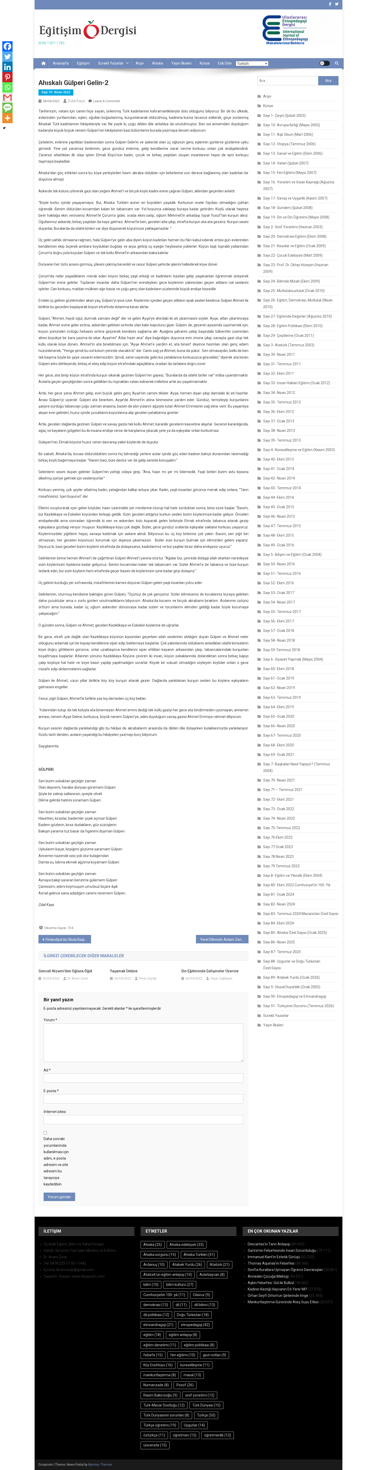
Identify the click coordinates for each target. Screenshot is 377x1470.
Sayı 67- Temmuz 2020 (282, 735)
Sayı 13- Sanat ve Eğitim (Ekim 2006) (293, 153)
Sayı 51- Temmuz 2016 (282, 573)
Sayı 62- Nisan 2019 (279, 688)
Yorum (50, 1020)
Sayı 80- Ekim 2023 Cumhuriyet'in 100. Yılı (296, 885)
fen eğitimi (182, 1355)
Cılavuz (201, 1295)
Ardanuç (154, 1265)
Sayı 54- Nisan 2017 (279, 602)
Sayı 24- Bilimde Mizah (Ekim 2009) (291, 281)
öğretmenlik (217, 1435)
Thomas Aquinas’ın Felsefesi (271, 1263)
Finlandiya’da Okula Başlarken (68, 939)
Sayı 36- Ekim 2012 (278, 412)
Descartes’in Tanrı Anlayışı (269, 1244)
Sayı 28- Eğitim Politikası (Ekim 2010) (293, 326)
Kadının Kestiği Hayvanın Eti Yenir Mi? (277, 1289)
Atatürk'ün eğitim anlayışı (167, 1275)
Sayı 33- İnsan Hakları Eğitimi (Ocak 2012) (296, 383)
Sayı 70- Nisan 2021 (279, 780)
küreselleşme (195, 1365)
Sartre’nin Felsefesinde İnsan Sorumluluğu (282, 1250)
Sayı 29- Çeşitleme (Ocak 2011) (288, 335)
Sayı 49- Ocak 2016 (278, 545)
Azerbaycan (212, 1275)
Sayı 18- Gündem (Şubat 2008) (288, 208)
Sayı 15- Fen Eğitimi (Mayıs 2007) (289, 173)
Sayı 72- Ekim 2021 (278, 799)
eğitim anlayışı (183, 1335)
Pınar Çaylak (147, 978)
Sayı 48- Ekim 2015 (278, 535)
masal (192, 1375)
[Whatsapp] (7, 87)
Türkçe (206, 1415)
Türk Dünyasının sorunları (166, 1415)
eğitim (152, 1335)
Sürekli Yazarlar (111, 63)
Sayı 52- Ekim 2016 (278, 583)
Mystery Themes (100, 1464)
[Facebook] (7, 46)
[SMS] (7, 108)
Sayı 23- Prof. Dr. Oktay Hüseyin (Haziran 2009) (295, 268)
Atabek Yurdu (187, 1265)
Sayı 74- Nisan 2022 (56, 92)
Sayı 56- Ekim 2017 (278, 621)
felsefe (153, 1355)
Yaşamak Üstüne (123, 971)
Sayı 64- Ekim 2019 (278, 707)
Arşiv (140, 63)
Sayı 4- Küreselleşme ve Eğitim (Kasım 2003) (299, 450)
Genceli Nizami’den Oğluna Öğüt (65, 971)
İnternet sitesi (55, 1112)
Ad (47, 1070)
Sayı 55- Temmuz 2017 (282, 612)
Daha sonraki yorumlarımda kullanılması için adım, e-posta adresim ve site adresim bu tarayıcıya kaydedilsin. (56, 1161)
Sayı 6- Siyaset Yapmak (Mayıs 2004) (293, 659)
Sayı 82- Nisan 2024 (279, 904)
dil (181, 1305)
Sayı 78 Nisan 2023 (278, 856)
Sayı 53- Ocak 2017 (278, 593)
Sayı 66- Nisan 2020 (279, 726)
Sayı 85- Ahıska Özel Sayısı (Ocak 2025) (295, 933)
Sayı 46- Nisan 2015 (279, 516)
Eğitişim (83, 63)
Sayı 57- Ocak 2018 (278, 631)
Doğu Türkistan (193, 1315)
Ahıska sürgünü (159, 1255)
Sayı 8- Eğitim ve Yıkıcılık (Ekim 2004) (292, 875)
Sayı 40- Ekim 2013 (278, 459)
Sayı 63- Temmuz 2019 (282, 697)
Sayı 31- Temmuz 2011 (282, 364)
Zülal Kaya (76, 101)
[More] (7, 118)
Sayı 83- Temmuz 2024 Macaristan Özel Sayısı (300, 914)
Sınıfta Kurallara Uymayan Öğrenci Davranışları (285, 1270)
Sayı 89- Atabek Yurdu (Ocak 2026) (291, 977)
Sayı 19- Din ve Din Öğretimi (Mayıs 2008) (296, 217)
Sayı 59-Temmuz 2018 (281, 650)
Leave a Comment (106, 101)
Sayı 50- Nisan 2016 (279, 564)
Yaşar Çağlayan (221, 978)
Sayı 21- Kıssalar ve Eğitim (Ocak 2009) (294, 246)
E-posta (51, 1091)
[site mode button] (325, 63)
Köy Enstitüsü (158, 1365)
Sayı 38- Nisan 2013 (279, 431)
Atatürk (220, 1265)
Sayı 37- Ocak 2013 (278, 421)
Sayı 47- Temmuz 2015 (282, 526)
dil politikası (156, 1315)
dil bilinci (204, 1305)
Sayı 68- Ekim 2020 (278, 745)
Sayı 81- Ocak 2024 (278, 894)
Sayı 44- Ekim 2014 (278, 497)
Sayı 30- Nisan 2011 (279, 354)
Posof (185, 1385)
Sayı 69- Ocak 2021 (278, 755)
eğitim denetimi (159, 1345)
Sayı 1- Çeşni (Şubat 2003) (284, 115)
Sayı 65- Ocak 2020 (278, 716)
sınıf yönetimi (199, 1395)
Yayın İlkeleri (181, 63)
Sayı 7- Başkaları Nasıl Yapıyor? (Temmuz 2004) (296, 767)
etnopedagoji (195, 1325)
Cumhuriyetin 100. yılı (164, 1295)
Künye (205, 63)
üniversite (155, 1445)
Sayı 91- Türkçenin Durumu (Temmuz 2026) (298, 1006)
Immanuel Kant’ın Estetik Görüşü (274, 1257)
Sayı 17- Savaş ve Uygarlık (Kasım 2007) (295, 198)
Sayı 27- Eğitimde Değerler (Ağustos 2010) (297, 316)
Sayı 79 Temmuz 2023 (281, 866)
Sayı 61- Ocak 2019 (278, 678)
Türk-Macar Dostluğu (164, 1405)
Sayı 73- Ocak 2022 (278, 809)
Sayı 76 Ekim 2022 (278, 837)
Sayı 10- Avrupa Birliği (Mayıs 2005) (291, 125)
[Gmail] (7, 97)
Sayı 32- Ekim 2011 (278, 373)
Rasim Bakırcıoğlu (160, 1395)
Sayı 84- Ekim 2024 (278, 923)
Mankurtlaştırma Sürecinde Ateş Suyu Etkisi (283, 1302)
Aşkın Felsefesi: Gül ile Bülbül (271, 1283)
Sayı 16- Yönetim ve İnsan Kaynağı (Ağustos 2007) (298, 185)
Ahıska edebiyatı (187, 1245)
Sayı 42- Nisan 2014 (279, 478)
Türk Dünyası (206, 1405)
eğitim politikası (199, 1345)
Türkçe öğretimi (159, 1425)
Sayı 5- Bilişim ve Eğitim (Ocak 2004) (292, 554)
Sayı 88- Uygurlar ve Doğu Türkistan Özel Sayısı (291, 964)
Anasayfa (61, 63)
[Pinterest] (7, 77)
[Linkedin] (7, 67)
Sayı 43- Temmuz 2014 (282, 488)
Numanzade (156, 1385)
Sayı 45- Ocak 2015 (278, 507)
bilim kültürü (179, 1285)
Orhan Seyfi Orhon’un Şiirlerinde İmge (278, 1296)
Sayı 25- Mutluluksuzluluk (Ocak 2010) (294, 291)
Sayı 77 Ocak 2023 (278, 847)
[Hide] (4, 128)
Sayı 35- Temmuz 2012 (282, 402)
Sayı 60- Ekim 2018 (278, 669)
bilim (150, 1285)
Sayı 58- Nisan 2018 (279, 640)
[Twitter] (7, 56)
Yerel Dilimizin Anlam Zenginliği (224, 939)
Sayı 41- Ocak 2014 (278, 469)
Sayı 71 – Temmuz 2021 (283, 790)
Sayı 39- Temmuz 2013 (282, 440)
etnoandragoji (158, 1325)
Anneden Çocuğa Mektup (268, 1276)
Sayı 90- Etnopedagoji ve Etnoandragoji (294, 996)
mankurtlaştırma (159, 1375)
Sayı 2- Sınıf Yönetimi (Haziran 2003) (293, 227)
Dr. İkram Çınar (77, 978)
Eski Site (225, 63)
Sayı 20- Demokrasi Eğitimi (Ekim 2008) (294, 236)
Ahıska (157, 63)
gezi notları (214, 1355)
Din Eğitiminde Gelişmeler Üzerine (210, 971)
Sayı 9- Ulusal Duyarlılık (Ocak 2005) (291, 987)
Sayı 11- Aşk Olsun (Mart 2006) (288, 134)
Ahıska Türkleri (199, 1255)
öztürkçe (154, 1435)
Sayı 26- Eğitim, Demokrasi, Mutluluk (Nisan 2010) (298, 303)
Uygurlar (194, 1425)
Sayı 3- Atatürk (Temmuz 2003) (288, 345)
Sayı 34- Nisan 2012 (279, 393)
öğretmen (184, 1435)
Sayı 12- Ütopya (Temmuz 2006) (289, 144)
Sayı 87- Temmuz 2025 (282, 952)
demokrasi (155, 1305)
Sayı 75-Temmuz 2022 (281, 828)
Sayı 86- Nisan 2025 (279, 942)
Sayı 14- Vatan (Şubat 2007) (286, 163)
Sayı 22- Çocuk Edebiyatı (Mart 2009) (293, 255)
